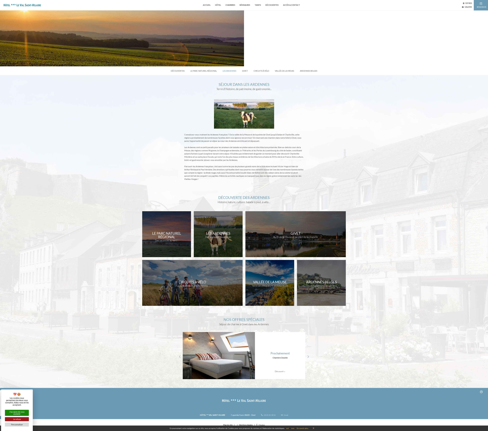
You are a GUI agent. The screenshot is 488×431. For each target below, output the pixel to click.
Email (286, 415)
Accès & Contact (291, 5)
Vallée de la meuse (284, 71)
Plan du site (228, 425)
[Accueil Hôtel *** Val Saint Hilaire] (21, 5)
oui (287, 428)
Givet (245, 71)
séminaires (245, 5)
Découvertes (272, 5)
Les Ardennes (229, 71)
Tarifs (258, 5)
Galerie (468, 7)
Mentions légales (246, 425)
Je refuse (17, 419)
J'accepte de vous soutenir (17, 413)
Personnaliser (17, 424)
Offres (468, 3)
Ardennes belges (308, 71)
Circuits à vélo (261, 71)
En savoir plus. (303, 428)
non (292, 428)
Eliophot (262, 425)
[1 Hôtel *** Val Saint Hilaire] (236, 425)
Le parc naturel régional (203, 71)
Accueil (207, 5)
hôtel (218, 5)
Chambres (230, 5)
